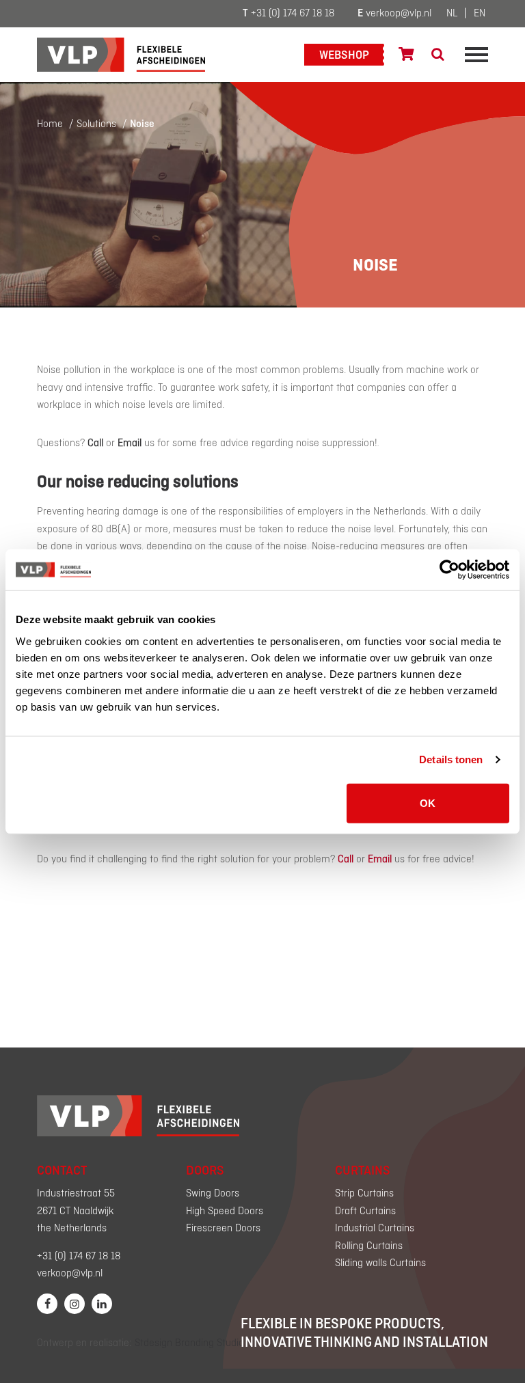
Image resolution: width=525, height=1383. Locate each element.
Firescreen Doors (223, 1228)
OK (427, 802)
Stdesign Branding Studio (189, 1343)
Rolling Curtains (369, 1246)
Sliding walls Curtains (380, 1263)
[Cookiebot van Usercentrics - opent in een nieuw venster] (449, 570)
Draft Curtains (365, 1211)
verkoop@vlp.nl (394, 13)
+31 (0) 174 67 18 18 (288, 13)
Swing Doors (212, 1194)
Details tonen (451, 759)
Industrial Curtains (374, 1228)
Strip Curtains (364, 1194)
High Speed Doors (224, 1211)
